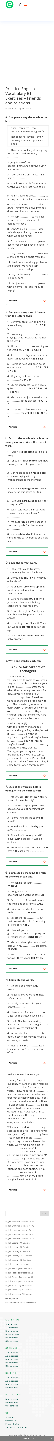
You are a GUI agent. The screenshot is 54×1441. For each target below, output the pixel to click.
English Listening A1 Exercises (18, 1243)
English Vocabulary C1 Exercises (18, 1294)
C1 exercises (11, 1341)
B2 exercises (11, 1337)
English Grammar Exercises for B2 (19, 1234)
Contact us (10, 1420)
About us (10, 1417)
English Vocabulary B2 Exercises (18, 1289)
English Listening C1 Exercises (18, 1264)
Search (44, 1213)
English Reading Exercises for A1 (19, 1268)
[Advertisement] (27, 50)
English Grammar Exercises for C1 (19, 1238)
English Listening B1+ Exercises (18, 1255)
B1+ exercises (12, 1334)
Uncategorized (11, 1298)
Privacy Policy (12, 1424)
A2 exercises (11, 1327)
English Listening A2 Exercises (18, 1247)
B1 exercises (11, 1331)
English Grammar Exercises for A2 (19, 1226)
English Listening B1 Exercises (18, 1251)
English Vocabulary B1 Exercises (18, 108)
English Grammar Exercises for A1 (19, 1221)
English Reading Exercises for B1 (19, 1277)
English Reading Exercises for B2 (19, 1281)
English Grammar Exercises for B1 (19, 1230)
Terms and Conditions (16, 1427)
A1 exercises (11, 1324)
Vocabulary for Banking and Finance (20, 1302)
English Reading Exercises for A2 (19, 1273)
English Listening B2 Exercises (18, 1260)
